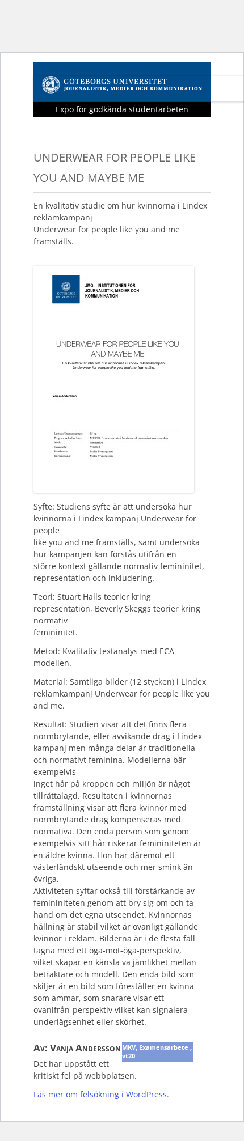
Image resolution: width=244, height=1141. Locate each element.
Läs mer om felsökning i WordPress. (101, 1094)
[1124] (113, 488)
